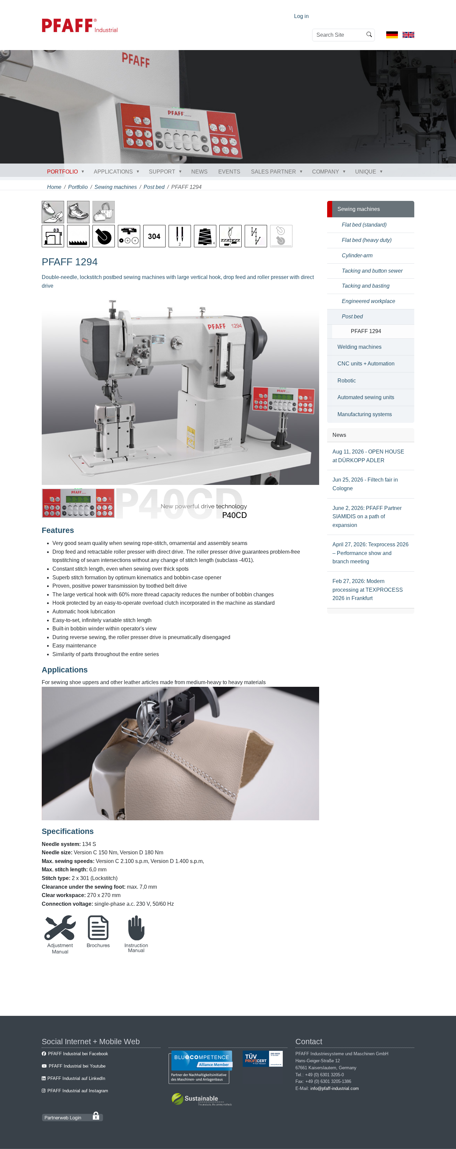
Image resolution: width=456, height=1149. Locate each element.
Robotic (346, 380)
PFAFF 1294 (366, 331)
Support (162, 172)
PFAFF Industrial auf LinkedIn (76, 1078)
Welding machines (359, 347)
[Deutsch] (392, 34)
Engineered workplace (368, 301)
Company (325, 172)
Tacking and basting (366, 286)
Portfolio (62, 172)
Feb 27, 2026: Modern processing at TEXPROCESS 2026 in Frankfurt (367, 589)
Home (54, 187)
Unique (365, 172)
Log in (301, 16)
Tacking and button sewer (372, 271)
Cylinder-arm (357, 255)
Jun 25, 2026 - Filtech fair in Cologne (365, 484)
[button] (84, 172)
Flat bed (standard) (364, 225)
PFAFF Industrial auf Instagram (77, 1090)
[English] (408, 34)
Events (229, 172)
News (199, 172)
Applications (113, 172)
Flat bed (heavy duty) (367, 240)
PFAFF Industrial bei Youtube (77, 1066)
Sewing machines (115, 187)
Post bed (154, 187)
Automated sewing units (365, 397)
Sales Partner (273, 172)
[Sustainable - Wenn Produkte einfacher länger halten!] (203, 1100)
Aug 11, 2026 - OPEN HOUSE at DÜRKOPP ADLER (368, 456)
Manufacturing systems (364, 414)
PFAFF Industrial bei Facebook (78, 1053)
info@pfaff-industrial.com (334, 1088)
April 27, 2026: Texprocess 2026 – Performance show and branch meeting (370, 553)
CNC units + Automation (366, 363)
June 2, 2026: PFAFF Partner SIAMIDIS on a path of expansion (367, 516)
